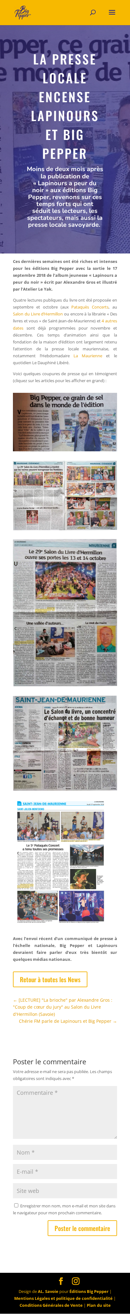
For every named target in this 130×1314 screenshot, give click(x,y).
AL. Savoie (48, 1291)
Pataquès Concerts (90, 307)
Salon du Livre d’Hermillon (38, 314)
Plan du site (99, 1305)
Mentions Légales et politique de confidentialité (63, 1298)
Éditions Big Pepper (89, 1291)
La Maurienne (88, 356)
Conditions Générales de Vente (51, 1305)
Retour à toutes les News (50, 979)
